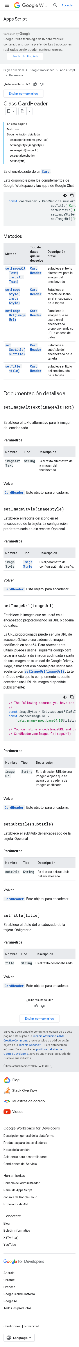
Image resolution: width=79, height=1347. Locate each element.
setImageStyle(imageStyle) (12, 296)
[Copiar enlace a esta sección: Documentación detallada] (69, 394)
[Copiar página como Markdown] (23, 111)
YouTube (10, 1244)
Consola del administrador (22, 1183)
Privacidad (32, 1326)
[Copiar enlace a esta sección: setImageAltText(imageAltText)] (8, 413)
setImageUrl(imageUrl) (15, 315)
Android (9, 1273)
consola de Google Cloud (20, 1197)
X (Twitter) (11, 1237)
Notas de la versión (17, 1150)
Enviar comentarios (23, 94)
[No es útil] (41, 84)
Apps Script (15, 19)
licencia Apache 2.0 (31, 1045)
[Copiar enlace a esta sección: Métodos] (26, 236)
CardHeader (35, 270)
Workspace (44, 5)
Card (46, 171)
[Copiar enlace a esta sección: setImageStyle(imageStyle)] (69, 509)
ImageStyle (27, 564)
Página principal (14, 70)
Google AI (10, 1301)
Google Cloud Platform (19, 1294)
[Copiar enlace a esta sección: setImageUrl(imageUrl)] (59, 606)
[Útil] (35, 84)
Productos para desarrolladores (25, 1142)
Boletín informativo (17, 1230)
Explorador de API (16, 1204)
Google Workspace (41, 70)
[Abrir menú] (7, 5)
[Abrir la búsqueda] (55, 5)
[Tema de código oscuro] (64, 195)
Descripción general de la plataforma (29, 1135)
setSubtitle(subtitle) (15, 349)
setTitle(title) (13, 368)
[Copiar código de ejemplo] (71, 195)
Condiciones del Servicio (20, 1164)
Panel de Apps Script (18, 1190)
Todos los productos (17, 1308)
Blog (7, 1223)
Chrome (9, 1280)
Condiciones (12, 1326)
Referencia (16, 75)
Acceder (67, 5)
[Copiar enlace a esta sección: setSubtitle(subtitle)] (58, 824)
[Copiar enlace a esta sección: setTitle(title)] (45, 915)
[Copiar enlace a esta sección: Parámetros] (27, 440)
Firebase (9, 1287)
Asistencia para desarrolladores (25, 1157)
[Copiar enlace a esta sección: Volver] (18, 483)
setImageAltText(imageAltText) (15, 275)
